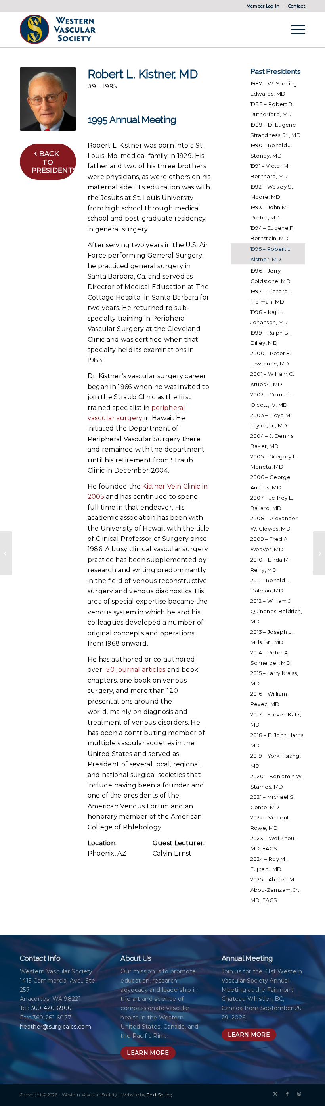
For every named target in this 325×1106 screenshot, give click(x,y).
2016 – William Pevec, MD (268, 699)
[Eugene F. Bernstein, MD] (6, 553)
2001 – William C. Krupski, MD (272, 379)
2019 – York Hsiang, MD (275, 760)
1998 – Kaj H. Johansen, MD (269, 317)
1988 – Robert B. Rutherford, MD (272, 109)
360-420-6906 (51, 1008)
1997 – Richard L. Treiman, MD (271, 296)
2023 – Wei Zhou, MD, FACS (273, 843)
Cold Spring (160, 1095)
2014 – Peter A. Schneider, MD (270, 657)
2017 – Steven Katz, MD (275, 719)
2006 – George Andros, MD (270, 482)
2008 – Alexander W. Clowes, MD (274, 523)
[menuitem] (263, 6)
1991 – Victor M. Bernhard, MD (270, 171)
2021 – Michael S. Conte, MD (272, 802)
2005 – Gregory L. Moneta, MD (273, 461)
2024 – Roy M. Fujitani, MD (268, 864)
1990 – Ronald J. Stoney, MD (271, 150)
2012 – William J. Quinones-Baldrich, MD (276, 611)
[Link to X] (275, 1094)
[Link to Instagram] (299, 1094)
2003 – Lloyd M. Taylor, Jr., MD (271, 420)
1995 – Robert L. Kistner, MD (271, 254)
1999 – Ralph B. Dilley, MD (270, 337)
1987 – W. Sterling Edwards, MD (273, 88)
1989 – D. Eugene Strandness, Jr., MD (275, 129)
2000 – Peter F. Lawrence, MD (270, 358)
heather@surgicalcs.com (55, 1026)
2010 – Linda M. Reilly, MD (270, 564)
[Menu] (294, 29)
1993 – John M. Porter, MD (269, 212)
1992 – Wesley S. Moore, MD (271, 191)
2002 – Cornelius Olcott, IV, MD (272, 399)
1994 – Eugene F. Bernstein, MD (272, 233)
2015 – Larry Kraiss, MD (274, 678)
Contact (296, 6)
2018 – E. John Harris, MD (277, 740)
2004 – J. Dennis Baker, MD (271, 441)
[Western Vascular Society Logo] (58, 29)
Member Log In (263, 6)
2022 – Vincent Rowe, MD (269, 822)
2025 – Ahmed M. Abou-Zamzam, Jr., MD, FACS (275, 889)
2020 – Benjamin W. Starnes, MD (276, 781)
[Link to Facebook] (287, 1094)
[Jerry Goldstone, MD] (319, 553)
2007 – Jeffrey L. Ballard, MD (271, 502)
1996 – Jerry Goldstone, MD (270, 275)
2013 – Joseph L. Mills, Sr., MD (271, 637)
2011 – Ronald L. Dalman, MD (270, 585)
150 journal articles (134, 669)
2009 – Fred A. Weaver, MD (269, 544)
